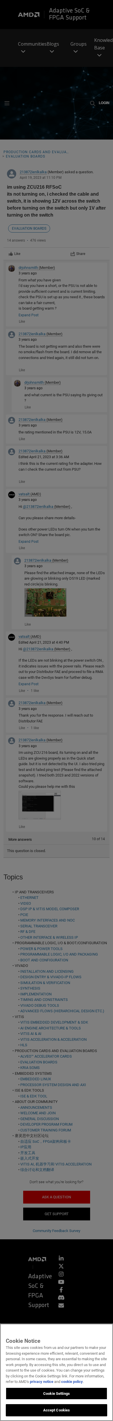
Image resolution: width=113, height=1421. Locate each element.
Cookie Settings (56, 1393)
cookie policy (72, 1381)
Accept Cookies (56, 1410)
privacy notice (41, 1381)
